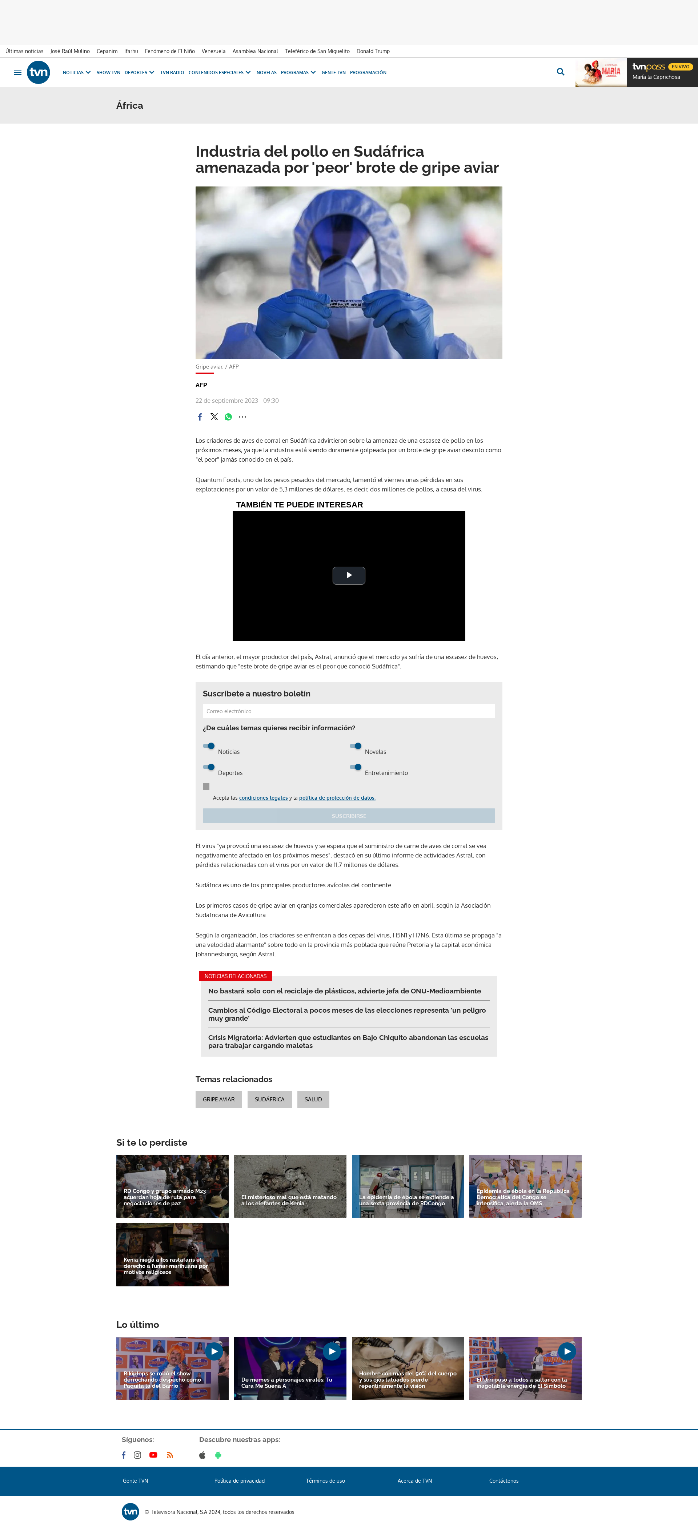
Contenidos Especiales (216, 72)
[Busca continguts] (560, 72)
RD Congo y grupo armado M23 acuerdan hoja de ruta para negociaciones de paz (165, 1197)
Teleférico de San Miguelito (317, 51)
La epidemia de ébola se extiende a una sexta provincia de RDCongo (406, 1200)
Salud (313, 1099)
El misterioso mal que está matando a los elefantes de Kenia (289, 1200)
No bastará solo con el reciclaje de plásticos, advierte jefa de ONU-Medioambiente (344, 991)
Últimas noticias (24, 51)
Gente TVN (334, 72)
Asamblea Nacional (255, 51)
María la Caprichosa (656, 77)
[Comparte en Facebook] (200, 417)
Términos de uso (325, 1481)
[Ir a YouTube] (154, 1455)
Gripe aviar (219, 1099)
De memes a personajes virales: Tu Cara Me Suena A (286, 1383)
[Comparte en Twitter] (214, 417)
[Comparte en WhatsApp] (228, 417)
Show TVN (108, 72)
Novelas (267, 72)
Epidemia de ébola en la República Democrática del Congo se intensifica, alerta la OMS (523, 1197)
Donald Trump (373, 51)
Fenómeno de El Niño (170, 51)
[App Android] (219, 1455)
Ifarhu (131, 51)
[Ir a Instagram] (139, 1455)
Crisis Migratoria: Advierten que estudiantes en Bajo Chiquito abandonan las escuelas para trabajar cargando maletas (348, 1041)
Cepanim (107, 51)
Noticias (73, 72)
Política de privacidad (239, 1481)
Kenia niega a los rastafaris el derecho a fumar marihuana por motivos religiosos (166, 1266)
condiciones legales (263, 798)
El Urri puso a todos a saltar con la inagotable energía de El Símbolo (522, 1383)
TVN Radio (172, 72)
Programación (368, 72)
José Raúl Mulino (70, 51)
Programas (295, 72)
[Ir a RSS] (171, 1455)
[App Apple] (203, 1455)
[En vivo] (638, 64)
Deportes (136, 72)
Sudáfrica (270, 1099)
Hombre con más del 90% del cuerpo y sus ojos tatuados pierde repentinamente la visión (408, 1380)
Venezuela (214, 51)
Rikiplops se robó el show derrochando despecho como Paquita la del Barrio (162, 1380)
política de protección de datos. (337, 798)
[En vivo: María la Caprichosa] (601, 72)
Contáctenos (504, 1481)
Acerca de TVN (415, 1481)
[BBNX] (130, 1511)
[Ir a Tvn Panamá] (38, 72)
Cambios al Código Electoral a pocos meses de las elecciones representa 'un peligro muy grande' (347, 1014)
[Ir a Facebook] (125, 1455)
